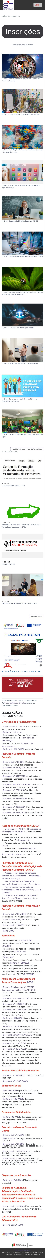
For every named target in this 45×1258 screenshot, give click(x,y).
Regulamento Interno (12, 732)
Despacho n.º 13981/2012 (14, 1004)
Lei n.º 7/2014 (9, 1138)
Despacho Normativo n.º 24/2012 (18, 998)
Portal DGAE (8, 931)
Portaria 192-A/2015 (12, 1117)
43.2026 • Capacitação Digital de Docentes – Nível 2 (20, 221)
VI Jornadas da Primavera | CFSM (13, 485)
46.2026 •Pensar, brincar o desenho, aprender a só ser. (21, 114)
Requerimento (8, 854)
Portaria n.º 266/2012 (12, 1018)
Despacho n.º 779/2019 (13, 790)
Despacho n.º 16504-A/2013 (15, 1081)
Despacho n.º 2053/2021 (14, 807)
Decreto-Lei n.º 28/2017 (13, 1144)
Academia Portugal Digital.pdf (15, 703)
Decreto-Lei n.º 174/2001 (14, 925)
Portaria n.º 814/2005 (19, 963)
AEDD (30, 982)
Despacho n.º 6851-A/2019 (15, 798)
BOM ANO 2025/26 (8, 564)
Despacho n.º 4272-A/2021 (15, 1049)
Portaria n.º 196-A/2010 (13, 1099)
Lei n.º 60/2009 (10, 1090)
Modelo (5, 846)
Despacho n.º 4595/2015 (14, 768)
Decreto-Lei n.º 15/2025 (13, 1158)
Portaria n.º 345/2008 (13, 1180)
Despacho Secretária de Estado (17, 784)
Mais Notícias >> (36, 616)
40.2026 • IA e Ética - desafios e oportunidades (18, 328)
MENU (37, 5)
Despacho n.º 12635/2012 (14, 1043)
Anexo (19, 854)
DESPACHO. (29, 974)
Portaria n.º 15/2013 (12, 1026)
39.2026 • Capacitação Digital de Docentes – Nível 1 (20, 363)
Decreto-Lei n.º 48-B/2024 (15, 1151)
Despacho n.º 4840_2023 (14, 812)
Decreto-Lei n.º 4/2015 (13, 1225)
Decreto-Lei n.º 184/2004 (14, 920)
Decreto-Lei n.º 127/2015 (14, 726)
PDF (25, 848)
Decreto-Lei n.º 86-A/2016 (14, 914)
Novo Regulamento (24, 890)
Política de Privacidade (22, 1250)
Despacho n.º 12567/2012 (14, 1009)
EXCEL (33, 848)
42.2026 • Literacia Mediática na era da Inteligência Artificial (22, 256)
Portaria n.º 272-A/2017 (13, 749)
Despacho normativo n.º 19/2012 (17, 1035)
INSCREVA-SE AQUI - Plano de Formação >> (27, 449)
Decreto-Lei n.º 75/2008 (14, 1206)
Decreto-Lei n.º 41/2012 (13, 1135)
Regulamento (24, 840)
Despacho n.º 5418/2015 (14, 776)
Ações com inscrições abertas (22, 45)
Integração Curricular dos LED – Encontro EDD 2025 (19, 603)
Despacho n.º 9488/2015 (14, 1075)
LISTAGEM (6, 946)
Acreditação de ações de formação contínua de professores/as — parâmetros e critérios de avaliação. (21, 876)
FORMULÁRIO (27, 940)
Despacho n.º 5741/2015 (16, 829)
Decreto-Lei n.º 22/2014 (13, 762)
